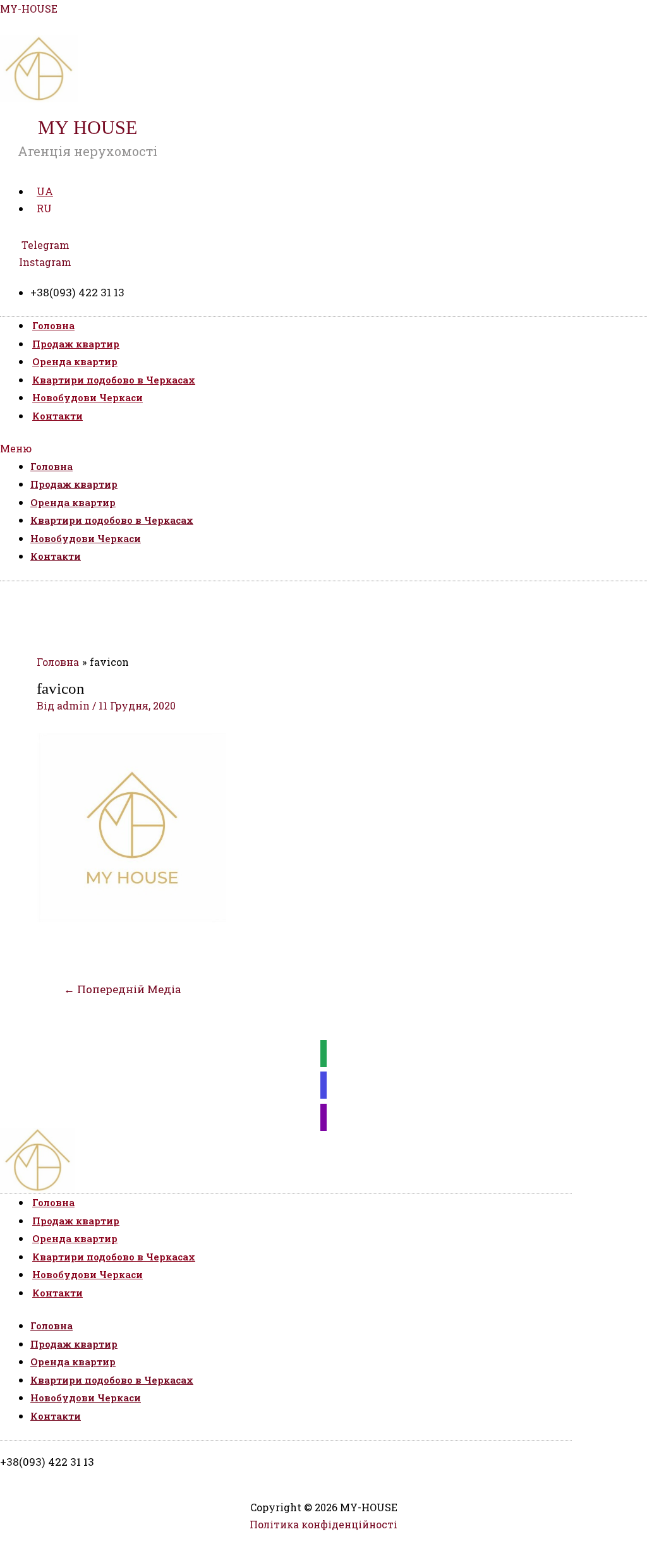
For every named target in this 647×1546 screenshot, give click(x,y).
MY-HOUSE (28, 8)
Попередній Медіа (122, 989)
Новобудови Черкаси (87, 397)
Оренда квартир (75, 361)
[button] (323, 448)
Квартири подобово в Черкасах (113, 379)
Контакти (57, 415)
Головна (53, 325)
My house (87, 127)
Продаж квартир (75, 343)
